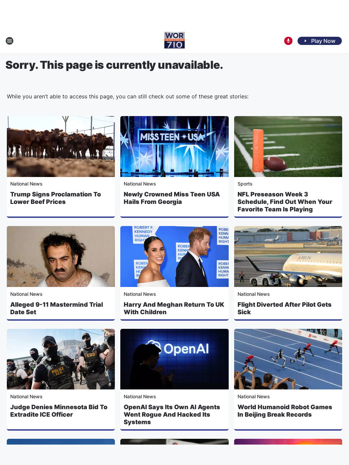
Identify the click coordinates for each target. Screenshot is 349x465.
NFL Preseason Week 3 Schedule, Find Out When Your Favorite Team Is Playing (285, 202)
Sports (245, 184)
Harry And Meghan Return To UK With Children (174, 308)
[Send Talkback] (288, 41)
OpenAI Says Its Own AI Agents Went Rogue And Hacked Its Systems (172, 414)
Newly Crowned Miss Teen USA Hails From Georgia (172, 198)
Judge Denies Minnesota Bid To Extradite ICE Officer (58, 410)
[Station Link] (174, 41)
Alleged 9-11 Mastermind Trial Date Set (56, 308)
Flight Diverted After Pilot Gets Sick (285, 308)
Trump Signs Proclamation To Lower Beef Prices (55, 198)
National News (26, 184)
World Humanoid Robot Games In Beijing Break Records (285, 410)
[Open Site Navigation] (9, 41)
